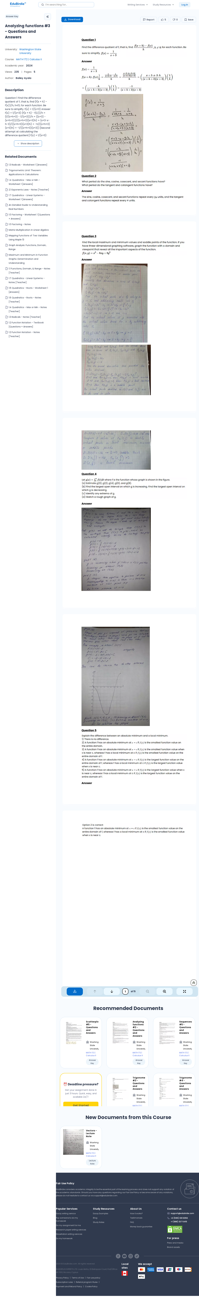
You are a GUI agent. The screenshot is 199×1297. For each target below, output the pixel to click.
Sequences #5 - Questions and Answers (185, 1027)
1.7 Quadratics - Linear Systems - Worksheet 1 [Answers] (27, 197)
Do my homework (64, 1238)
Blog (95, 1218)
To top (194, 983)
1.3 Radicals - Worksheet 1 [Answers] (28, 164)
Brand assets (173, 1247)
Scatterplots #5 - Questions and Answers (92, 1027)
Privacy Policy (62, 1277)
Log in (184, 4)
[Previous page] (95, 991)
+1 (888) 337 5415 (179, 1221)
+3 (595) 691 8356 (179, 1218)
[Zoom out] (147, 991)
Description (14, 90)
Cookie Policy (91, 1286)
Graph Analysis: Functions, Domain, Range (27, 247)
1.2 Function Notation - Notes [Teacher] (24, 334)
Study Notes (98, 1222)
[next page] (112, 991)
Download (74, 19)
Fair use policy (93, 1277)
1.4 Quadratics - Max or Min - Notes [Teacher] (28, 309)
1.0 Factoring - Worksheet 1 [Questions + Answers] (29, 216)
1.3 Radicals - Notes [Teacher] (25, 317)
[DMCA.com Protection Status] (183, 1229)
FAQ (132, 1222)
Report (150, 19)
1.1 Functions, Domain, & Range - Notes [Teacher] (29, 270)
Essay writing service (66, 1213)
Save (190, 19)
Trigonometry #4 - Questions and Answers (185, 1083)
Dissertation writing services (69, 1234)
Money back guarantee (141, 1226)
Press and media (175, 1242)
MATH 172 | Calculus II (29, 59)
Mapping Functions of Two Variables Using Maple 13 (28, 237)
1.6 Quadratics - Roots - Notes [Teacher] (25, 299)
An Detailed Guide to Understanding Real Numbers (28, 207)
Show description (30, 143)
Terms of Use (78, 1277)
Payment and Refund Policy (69, 1286)
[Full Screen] (184, 991)
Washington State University (30, 51)
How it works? (136, 1213)
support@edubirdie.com (105, 1195)
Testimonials (136, 1218)
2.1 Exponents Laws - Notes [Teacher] (29, 189)
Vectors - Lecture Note (91, 1133)
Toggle (47, 16)
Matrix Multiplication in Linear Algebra (29, 229)
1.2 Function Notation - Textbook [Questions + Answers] (26, 324)
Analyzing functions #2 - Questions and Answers (138, 1028)
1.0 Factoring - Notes (20, 224)
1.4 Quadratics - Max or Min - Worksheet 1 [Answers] (24, 182)
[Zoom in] (164, 991)
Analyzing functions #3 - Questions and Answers (27, 31)
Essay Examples (100, 1213)
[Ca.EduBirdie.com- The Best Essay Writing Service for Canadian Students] (125, 1275)
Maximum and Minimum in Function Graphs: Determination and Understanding (28, 259)
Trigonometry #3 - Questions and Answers (139, 1083)
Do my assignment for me (68, 1225)
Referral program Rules (87, 1282)
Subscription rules (64, 1282)
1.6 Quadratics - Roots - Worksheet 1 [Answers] (28, 290)
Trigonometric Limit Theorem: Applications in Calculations (25, 172)
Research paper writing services (71, 1229)
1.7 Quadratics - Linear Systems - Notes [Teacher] (27, 280)
